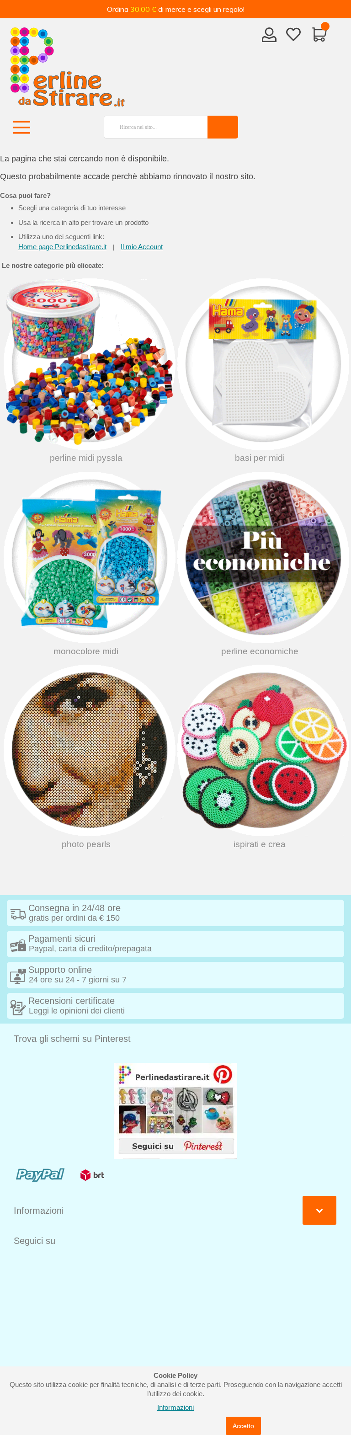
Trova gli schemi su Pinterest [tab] (72, 1039)
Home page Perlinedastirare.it (62, 247)
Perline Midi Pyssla (86, 458)
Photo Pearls (86, 844)
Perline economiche (259, 651)
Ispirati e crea (260, 844)
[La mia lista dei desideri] (293, 36)
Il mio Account (142, 247)
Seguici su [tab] (34, 1241)
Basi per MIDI (260, 458)
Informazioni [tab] (39, 1211)
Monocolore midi (85, 651)
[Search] (222, 127)
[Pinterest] (175, 1110)
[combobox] (152, 127)
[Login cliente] (269, 37)
